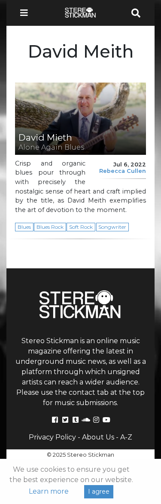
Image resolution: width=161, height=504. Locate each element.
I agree (98, 491)
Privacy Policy (52, 437)
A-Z (126, 437)
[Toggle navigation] (26, 13)
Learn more (49, 491)
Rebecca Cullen (122, 171)
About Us (98, 437)
